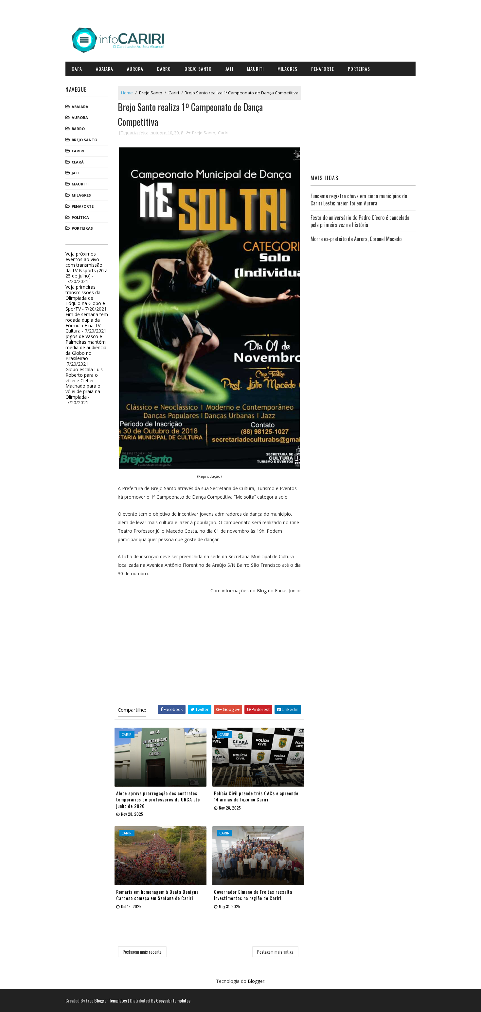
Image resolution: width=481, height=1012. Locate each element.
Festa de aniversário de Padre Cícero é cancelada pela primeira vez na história (360, 221)
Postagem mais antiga (275, 951)
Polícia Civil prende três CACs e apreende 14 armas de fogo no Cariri (256, 796)
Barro (164, 68)
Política (80, 217)
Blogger (256, 981)
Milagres (287, 68)
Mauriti (255, 68)
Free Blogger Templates (106, 1000)
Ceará (78, 162)
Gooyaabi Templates (173, 1000)
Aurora (135, 68)
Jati (229, 68)
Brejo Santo (198, 68)
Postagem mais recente (142, 951)
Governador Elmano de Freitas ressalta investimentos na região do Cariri (253, 895)
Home (127, 93)
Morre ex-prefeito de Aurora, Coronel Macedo (356, 239)
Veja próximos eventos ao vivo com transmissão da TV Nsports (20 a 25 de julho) (86, 265)
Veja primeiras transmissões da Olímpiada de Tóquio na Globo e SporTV (85, 298)
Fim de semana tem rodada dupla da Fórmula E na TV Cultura (86, 322)
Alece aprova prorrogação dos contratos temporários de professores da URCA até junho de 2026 (158, 799)
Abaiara (104, 68)
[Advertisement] (209, 649)
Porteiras (359, 68)
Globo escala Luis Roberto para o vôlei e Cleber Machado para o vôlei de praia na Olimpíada (84, 383)
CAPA (77, 68)
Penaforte (322, 68)
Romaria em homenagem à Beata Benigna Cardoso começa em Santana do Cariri (157, 895)
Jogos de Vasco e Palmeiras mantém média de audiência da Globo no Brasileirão (85, 347)
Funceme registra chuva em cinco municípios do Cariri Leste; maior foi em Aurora (359, 199)
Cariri (78, 150)
